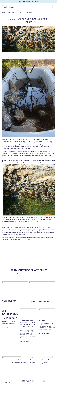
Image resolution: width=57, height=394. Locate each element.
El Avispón (43, 320)
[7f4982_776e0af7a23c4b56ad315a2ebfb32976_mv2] (28, 309)
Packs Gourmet (9, 301)
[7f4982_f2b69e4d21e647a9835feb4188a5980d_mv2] (15, 282)
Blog (3, 12)
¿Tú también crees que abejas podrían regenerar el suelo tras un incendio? (27, 323)
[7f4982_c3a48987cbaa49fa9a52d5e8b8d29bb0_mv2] (47, 309)
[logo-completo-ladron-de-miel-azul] (8, 4)
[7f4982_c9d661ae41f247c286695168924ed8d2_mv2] (42, 282)
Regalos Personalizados (40, 301)
